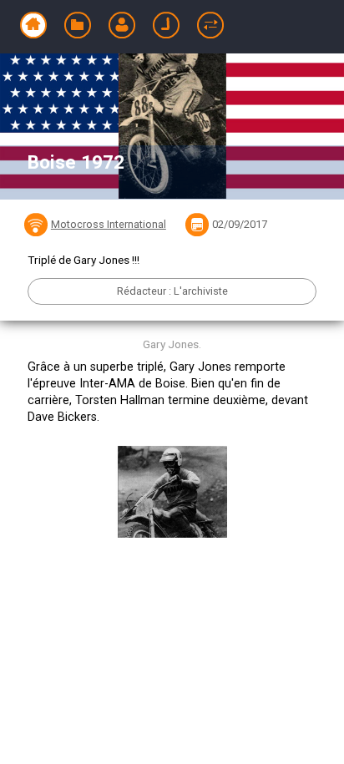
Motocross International (108, 224)
